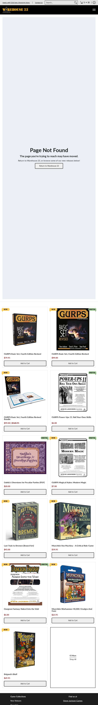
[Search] (76, 2)
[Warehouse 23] (15, 9)
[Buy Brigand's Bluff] (25, 650)
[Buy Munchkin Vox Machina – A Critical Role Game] (73, 521)
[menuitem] (85, 2)
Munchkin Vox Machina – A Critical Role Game (73, 545)
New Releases (15, 701)
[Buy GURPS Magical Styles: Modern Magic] (73, 458)
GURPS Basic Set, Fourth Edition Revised (22, 354)
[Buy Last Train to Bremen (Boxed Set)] (25, 521)
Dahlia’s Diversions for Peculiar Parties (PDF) (24, 482)
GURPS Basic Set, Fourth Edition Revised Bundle (22, 418)
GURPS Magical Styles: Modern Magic (69, 482)
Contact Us (39, 3)
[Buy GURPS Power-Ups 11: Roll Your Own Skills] (73, 393)
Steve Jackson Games (72, 700)
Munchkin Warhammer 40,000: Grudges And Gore (72, 610)
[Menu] (93, 9)
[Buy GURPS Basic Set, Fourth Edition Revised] (25, 329)
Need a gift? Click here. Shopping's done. (16, 3)
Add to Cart (25, 363)
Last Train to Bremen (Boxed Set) (19, 545)
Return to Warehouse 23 (49, 166)
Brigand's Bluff (10, 674)
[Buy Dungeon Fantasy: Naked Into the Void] (25, 584)
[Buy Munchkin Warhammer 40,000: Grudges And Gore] (73, 584)
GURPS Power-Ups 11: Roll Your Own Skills (71, 417)
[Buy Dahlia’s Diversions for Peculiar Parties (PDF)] (25, 458)
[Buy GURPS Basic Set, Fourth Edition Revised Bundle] (25, 393)
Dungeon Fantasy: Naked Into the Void (21, 609)
